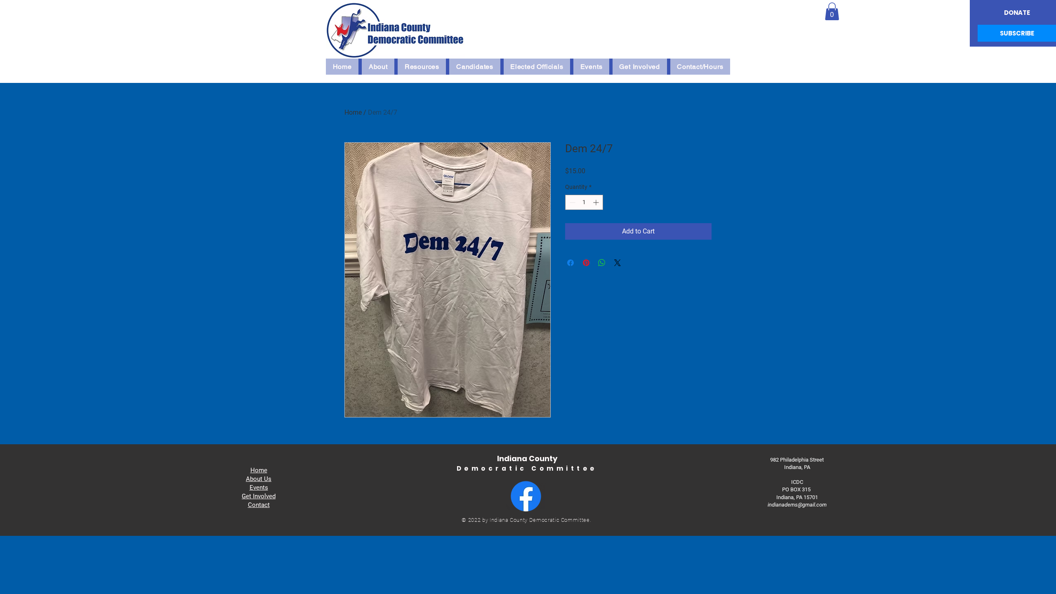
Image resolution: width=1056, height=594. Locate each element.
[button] (832, 11)
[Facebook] (526, 496)
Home (353, 112)
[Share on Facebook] (570, 263)
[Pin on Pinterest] (586, 263)
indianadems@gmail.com (797, 505)
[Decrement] (571, 202)
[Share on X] (617, 263)
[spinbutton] (584, 202)
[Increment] (597, 202)
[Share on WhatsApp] (602, 263)
